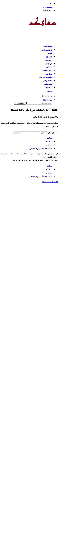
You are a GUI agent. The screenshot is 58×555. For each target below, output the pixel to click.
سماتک (49, 138)
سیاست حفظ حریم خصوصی (41, 148)
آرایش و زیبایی (47, 50)
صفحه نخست (47, 46)
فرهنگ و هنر (48, 80)
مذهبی (49, 91)
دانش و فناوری (47, 70)
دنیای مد (49, 74)
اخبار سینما (48, 60)
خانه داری (49, 67)
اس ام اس (48, 63)
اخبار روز (49, 56)
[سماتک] (42, 28)
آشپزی (50, 53)
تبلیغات (49, 141)
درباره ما (49, 145)
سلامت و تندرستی (45, 77)
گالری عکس (48, 84)
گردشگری (49, 87)
